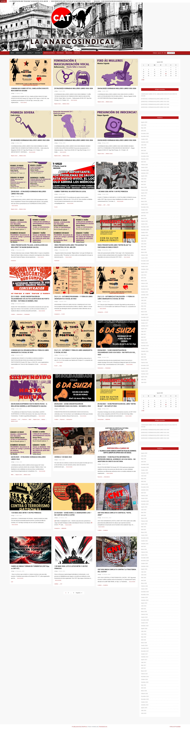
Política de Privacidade (175, 726)
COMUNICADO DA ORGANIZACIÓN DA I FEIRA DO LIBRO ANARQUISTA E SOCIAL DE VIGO (30, 351)
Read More (24, 102)
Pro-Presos (60, 52)
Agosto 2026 (144, 122)
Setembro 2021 (144, 212)
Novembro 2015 (145, 368)
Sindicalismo (19, 314)
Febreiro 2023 (144, 190)
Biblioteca (69, 52)
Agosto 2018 (144, 297)
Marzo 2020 (144, 252)
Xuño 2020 (143, 243)
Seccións (37, 52)
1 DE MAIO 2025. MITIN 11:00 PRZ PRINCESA (26, 513)
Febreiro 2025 (144, 153)
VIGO (108, 205)
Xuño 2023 (143, 178)
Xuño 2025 (143, 144)
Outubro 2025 (144, 139)
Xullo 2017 (143, 331)
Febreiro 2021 (144, 221)
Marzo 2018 (144, 311)
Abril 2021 (143, 215)
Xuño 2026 (143, 125)
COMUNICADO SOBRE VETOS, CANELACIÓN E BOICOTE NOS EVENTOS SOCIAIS (159, 94)
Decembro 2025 (145, 133)
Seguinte (78, 592)
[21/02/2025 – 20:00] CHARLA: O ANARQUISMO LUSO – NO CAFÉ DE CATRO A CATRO (116, 1)
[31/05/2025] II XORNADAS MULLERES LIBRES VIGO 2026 (30, 140)
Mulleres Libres (66, 103)
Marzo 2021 (144, 218)
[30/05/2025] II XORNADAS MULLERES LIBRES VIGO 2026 (73, 140)
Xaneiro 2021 (144, 224)
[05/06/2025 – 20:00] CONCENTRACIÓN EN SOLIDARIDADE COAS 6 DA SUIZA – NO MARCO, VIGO (72, 405)
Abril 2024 (143, 161)
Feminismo (13, 260)
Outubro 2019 (144, 266)
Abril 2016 (143, 357)
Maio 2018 (143, 306)
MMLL (30, 419)
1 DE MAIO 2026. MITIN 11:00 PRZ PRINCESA (113, 191)
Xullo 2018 (143, 300)
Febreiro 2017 (144, 342)
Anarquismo (57, 314)
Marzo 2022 (144, 201)
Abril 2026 (143, 130)
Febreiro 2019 (144, 283)
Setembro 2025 (144, 142)
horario (56, 207)
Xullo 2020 (143, 241)
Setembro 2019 (144, 269)
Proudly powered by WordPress (79, 726)
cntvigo (12, 93)
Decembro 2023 (145, 170)
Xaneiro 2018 (144, 314)
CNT (104, 205)
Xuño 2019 (143, 275)
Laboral (29, 52)
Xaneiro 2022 (144, 204)
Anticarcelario (101, 419)
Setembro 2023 (144, 173)
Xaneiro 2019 (144, 286)
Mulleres (43, 419)
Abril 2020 (143, 249)
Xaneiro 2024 (144, 167)
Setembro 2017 (144, 325)
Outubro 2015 (144, 371)
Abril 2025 (143, 150)
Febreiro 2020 (144, 255)
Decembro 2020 (145, 226)
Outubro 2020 (144, 232)
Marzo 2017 (144, 340)
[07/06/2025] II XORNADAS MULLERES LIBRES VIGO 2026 (73, 88)
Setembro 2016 (144, 351)
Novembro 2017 (145, 320)
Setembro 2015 (144, 373)
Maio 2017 (143, 334)
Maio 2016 (143, 354)
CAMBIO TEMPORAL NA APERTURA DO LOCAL (70, 191)
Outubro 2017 (144, 323)
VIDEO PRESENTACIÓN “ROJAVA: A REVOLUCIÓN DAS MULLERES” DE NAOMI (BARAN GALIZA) (29, 246)
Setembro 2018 (144, 294)
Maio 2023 (143, 181)
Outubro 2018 (144, 292)
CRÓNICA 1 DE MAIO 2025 (63, 457)
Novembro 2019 (145, 263)
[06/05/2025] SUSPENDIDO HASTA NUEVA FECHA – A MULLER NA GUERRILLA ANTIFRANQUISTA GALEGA (66, 1)
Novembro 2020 (145, 229)
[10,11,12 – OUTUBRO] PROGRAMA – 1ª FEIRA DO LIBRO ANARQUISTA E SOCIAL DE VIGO (73, 297)
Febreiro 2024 (144, 164)
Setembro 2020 (144, 235)
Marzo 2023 (144, 187)
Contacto (77, 52)
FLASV (63, 314)
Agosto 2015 (144, 376)
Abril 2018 (143, 308)
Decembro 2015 (145, 365)
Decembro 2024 (145, 156)
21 (165, 73)
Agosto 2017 (144, 328)
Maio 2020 (143, 246)
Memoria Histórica (49, 52)
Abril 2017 (143, 337)
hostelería (105, 530)
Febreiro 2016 (144, 362)
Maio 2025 (143, 147)
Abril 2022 (143, 198)
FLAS (12, 367)
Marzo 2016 (144, 359)
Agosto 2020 (144, 238)
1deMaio (100, 205)
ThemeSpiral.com (103, 726)
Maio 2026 (143, 127)
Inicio (12, 52)
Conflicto (13, 314)
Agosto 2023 (144, 176)
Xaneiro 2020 (144, 258)
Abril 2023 (143, 184)
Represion (62, 419)
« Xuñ (142, 79)
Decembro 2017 (145, 317)
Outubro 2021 (144, 209)
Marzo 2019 (144, 280)
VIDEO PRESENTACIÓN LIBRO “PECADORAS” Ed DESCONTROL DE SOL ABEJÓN (70, 246)
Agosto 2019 (144, 272)
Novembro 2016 (145, 345)
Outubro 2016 (144, 348)
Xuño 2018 (143, 303)
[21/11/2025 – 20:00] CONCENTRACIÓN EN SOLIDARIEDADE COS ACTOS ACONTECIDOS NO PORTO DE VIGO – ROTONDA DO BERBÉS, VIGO (30, 298)
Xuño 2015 (143, 382)
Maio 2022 (143, 195)
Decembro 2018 (145, 289)
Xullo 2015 (143, 379)
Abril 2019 (143, 277)
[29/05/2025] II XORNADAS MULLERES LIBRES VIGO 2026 (117, 140)
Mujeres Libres (57, 103)
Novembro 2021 (145, 207)
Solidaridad (27, 314)
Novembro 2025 (145, 136)
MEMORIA (108, 419)
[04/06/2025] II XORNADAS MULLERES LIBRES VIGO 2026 (117, 88)
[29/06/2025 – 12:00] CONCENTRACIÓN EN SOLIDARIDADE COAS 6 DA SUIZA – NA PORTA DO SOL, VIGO (117, 352)
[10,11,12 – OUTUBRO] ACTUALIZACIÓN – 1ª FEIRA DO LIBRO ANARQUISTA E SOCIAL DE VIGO (116, 297)
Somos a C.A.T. (20, 52)
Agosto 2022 (144, 193)
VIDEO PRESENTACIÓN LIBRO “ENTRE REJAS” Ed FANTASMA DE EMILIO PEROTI (114, 246)
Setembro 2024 (144, 159)
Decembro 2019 (145, 260)
